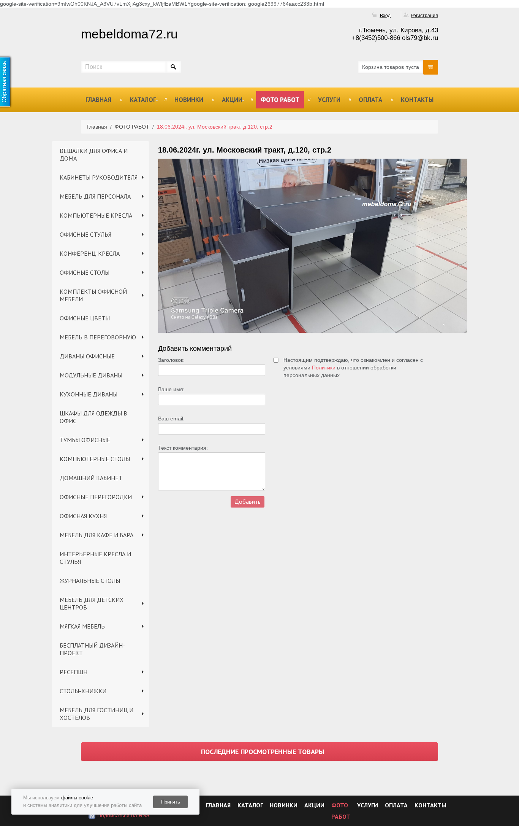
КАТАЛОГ (143, 99)
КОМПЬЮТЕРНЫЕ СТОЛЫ (95, 459)
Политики (323, 367)
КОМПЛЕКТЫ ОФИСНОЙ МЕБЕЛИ (93, 295)
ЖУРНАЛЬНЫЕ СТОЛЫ (90, 580)
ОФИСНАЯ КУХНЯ (83, 516)
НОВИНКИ (188, 99)
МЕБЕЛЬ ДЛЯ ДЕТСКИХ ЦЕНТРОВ (91, 603)
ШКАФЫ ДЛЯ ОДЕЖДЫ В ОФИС (93, 417)
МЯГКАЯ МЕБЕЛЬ (82, 626)
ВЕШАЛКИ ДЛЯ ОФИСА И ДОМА (94, 154)
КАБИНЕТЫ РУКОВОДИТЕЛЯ (99, 177)
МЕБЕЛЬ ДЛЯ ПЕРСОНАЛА (95, 196)
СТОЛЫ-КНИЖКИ (83, 691)
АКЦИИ (232, 99)
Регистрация (424, 15)
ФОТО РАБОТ (280, 99)
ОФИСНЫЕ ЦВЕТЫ (85, 318)
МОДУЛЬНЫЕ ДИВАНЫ (91, 375)
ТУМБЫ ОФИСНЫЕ (85, 440)
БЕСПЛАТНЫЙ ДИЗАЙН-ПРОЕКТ (92, 649)
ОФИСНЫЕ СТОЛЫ (84, 272)
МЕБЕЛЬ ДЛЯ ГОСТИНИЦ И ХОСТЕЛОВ (96, 713)
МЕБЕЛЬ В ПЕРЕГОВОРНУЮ (98, 337)
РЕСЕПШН (73, 672)
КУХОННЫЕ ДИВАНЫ (88, 394)
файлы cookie (77, 798)
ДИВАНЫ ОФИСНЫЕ (87, 356)
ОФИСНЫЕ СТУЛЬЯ (85, 234)
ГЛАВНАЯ (98, 99)
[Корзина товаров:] (430, 67)
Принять (170, 802)
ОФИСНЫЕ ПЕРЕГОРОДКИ (96, 497)
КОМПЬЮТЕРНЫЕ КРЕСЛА (96, 215)
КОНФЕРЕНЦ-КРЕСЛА (90, 253)
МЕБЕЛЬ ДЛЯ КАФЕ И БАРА (96, 535)
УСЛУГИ (329, 99)
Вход (385, 15)
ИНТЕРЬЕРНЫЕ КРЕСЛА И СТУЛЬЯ (95, 557)
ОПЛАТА (370, 99)
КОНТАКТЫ (417, 99)
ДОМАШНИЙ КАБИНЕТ (91, 478)
